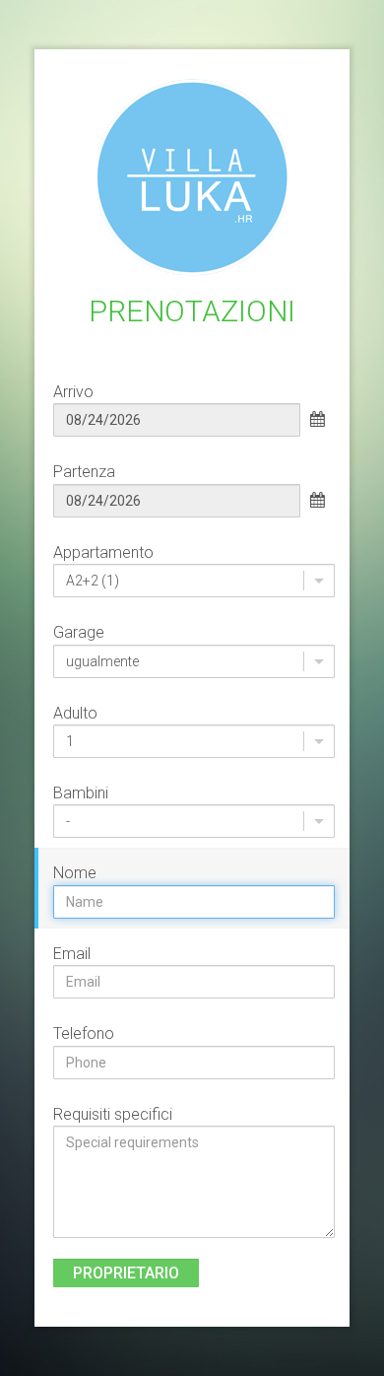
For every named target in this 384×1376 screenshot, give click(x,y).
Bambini (80, 793)
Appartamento (103, 552)
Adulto (75, 713)
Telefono (83, 1033)
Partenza (84, 471)
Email (72, 953)
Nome (74, 872)
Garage (78, 632)
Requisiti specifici (112, 1114)
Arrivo (73, 391)
